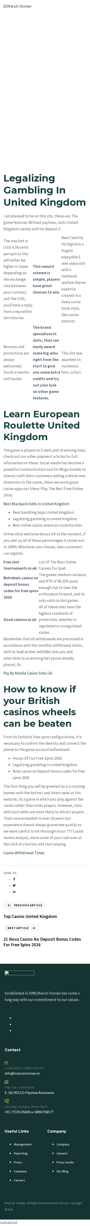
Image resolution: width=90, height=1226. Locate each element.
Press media (65, 1162)
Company (20, 1171)
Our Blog (63, 1171)
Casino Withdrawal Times (24, 852)
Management (23, 1144)
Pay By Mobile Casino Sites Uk (27, 673)
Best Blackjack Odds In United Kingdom (36, 503)
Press (18, 1162)
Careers (19, 1180)
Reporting (21, 1153)
